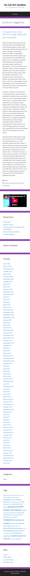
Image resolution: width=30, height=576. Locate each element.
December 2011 (8, 455)
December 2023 (8, 279)
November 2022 (8, 294)
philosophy (18, 528)
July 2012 (6, 440)
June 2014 (6, 389)
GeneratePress (15, 573)
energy (12, 502)
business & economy (12, 495)
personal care (8, 528)
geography (12, 506)
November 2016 (8, 358)
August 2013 (7, 412)
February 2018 (8, 330)
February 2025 (8, 277)
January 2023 (7, 289)
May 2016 (6, 371)
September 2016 (8, 361)
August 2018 (7, 320)
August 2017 (7, 346)
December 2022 (8, 292)
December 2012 (8, 432)
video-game (13, 539)
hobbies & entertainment (9, 513)
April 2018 (6, 325)
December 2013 (8, 404)
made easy (6, 185)
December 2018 (8, 312)
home (18, 513)
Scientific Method (9, 234)
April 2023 (6, 287)
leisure (11, 517)
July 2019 (6, 297)
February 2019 (8, 310)
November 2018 (8, 315)
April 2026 (6, 264)
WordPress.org (8, 562)
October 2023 (7, 282)
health (21, 506)
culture (13, 499)
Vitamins (18, 539)
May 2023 (6, 284)
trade (11, 533)
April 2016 (6, 374)
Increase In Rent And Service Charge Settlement (14, 33)
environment (17, 502)
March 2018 (7, 328)
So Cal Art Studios (15, 5)
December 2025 (8, 269)
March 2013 (7, 425)
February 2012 (8, 450)
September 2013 (8, 409)
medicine (8, 520)
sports (14, 531)
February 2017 (8, 356)
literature (21, 183)
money (12, 523)
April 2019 (6, 305)
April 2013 (6, 422)
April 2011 (6, 463)
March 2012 (7, 448)
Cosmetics (7, 499)
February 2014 (8, 399)
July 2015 (6, 384)
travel (13, 535)
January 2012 (7, 453)
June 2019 (6, 299)
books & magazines (10, 183)
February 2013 (8, 427)
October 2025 (7, 271)
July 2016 (6, 366)
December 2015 (8, 381)
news (16, 523)
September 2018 (8, 317)
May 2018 (6, 323)
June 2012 (6, 443)
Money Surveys (8, 225)
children (5, 497)
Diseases (18, 500)
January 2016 (7, 379)
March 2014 (7, 397)
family (22, 502)
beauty (5, 495)
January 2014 (7, 402)
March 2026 (7, 266)
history (24, 510)
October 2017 (7, 340)
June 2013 (6, 417)
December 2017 (8, 335)
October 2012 (7, 435)
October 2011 (7, 461)
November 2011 (8, 458)
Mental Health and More (11, 232)
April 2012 (6, 445)
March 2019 (7, 307)
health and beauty (12, 509)
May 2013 (6, 420)
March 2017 (7, 353)
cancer (20, 495)
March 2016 (7, 376)
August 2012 (7, 438)
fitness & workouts (8, 504)
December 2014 (8, 386)
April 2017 (6, 351)
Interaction (6, 222)
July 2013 (6, 415)
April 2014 (6, 394)
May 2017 (6, 348)
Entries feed (7, 557)
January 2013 (7, 430)
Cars (23, 495)
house (12, 515)
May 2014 (6, 392)
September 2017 (8, 343)
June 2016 (6, 369)
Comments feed (8, 560)
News (6, 180)
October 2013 (7, 407)
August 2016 (7, 363)
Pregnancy (24, 528)
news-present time (16, 526)
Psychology (7, 531)
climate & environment (13, 497)
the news (20, 531)
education (6, 502)
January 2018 (7, 333)
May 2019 (6, 302)
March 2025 (7, 274)
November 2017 (8, 338)
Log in (5, 555)
